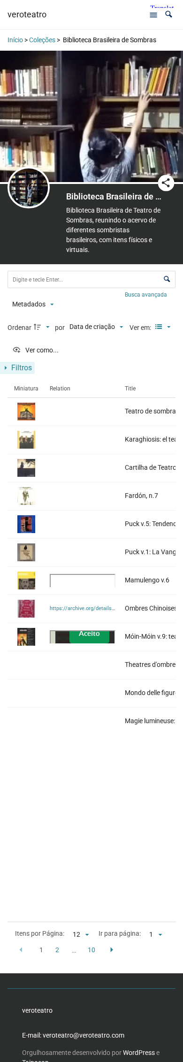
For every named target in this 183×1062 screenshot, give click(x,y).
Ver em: (141, 327)
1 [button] (41, 950)
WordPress (139, 1052)
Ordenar (19, 327)
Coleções (42, 40)
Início (15, 40)
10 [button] (91, 950)
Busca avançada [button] (146, 294)
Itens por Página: (39, 933)
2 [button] (57, 950)
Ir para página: (120, 933)
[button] (168, 14)
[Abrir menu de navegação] (153, 14)
